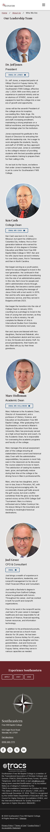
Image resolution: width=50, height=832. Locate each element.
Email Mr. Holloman (18, 406)
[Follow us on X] (17, 750)
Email (11, 570)
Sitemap (23, 818)
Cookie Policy (33, 826)
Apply (7, 677)
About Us (16, 13)
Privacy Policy (7, 826)
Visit (18, 677)
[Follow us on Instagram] (10, 750)
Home (4, 13)
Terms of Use (20, 826)
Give (29, 677)
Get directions (7, 737)
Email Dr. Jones (16, 75)
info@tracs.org (38, 781)
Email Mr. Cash (15, 230)
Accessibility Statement (11, 828)
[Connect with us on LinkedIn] (24, 750)
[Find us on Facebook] (3, 750)
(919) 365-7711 (8, 742)
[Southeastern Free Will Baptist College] (8, 5)
